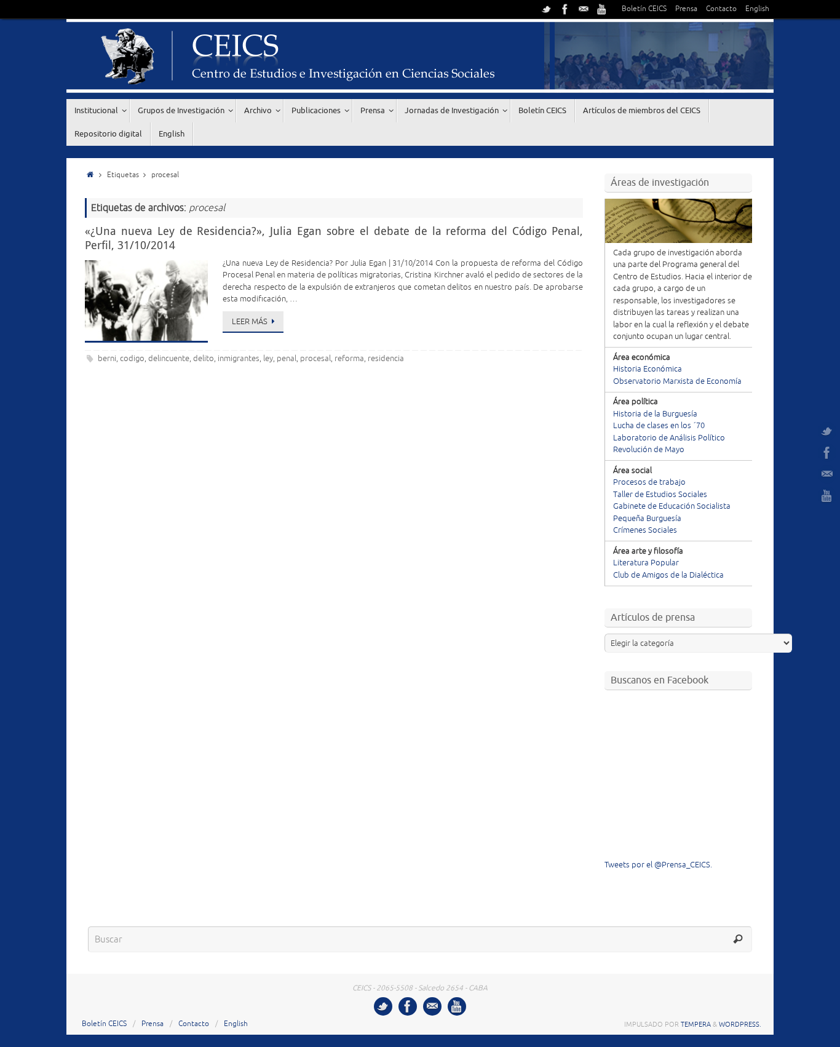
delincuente (168, 359)
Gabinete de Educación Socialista (672, 506)
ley (268, 359)
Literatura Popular (646, 563)
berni (107, 359)
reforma (349, 359)
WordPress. (740, 1024)
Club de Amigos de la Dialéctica (668, 575)
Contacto (721, 9)
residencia (386, 359)
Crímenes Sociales (645, 530)
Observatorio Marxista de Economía (677, 381)
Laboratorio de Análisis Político (669, 438)
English (757, 9)
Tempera (696, 1024)
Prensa (686, 9)
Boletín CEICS (644, 9)
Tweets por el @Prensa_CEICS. (658, 865)
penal (286, 359)
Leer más (249, 322)
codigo (132, 359)
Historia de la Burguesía (655, 414)
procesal (315, 359)
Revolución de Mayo (648, 450)
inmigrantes (239, 359)
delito (203, 359)
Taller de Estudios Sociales (660, 495)
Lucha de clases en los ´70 (659, 426)
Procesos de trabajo (649, 482)
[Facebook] (565, 9)
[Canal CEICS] (602, 9)
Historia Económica (647, 369)
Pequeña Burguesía (647, 519)
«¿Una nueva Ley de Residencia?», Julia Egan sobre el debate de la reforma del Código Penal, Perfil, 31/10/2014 (334, 237)
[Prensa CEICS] (546, 9)
